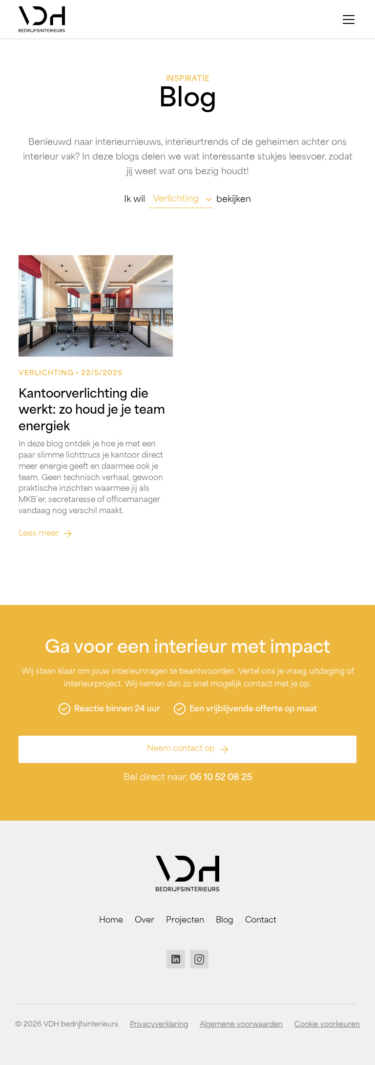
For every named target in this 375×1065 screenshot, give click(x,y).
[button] (346, 19)
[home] (42, 19)
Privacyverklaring (159, 1024)
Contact (260, 920)
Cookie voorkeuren (327, 1024)
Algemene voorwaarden (241, 1024)
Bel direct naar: (188, 778)
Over (144, 920)
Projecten (185, 920)
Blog (224, 920)
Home (111, 920)
